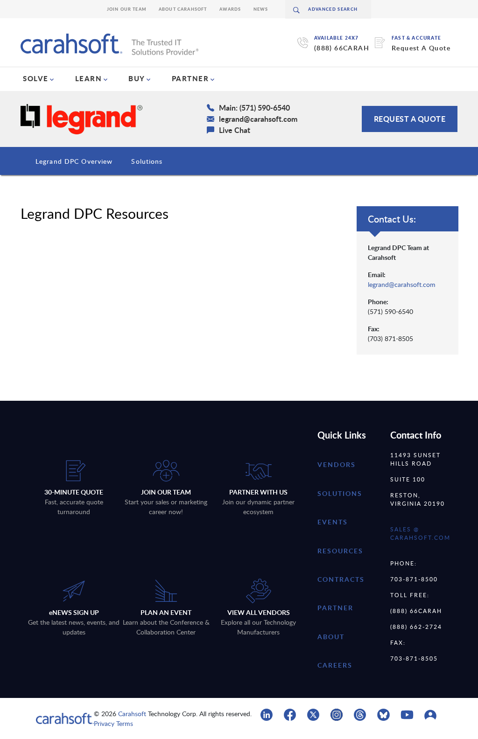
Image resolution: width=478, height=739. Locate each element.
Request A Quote (421, 47)
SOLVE (36, 78)
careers (334, 665)
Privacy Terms (113, 723)
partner (335, 607)
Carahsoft (132, 713)
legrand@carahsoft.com (402, 284)
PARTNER (190, 78)
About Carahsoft (183, 9)
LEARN (88, 78)
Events (332, 521)
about (330, 636)
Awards (230, 9)
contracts (341, 579)
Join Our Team (127, 9)
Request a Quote (410, 118)
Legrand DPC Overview (73, 161)
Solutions (146, 161)
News (260, 9)
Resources (340, 550)
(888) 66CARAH (341, 47)
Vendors (336, 464)
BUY (136, 78)
